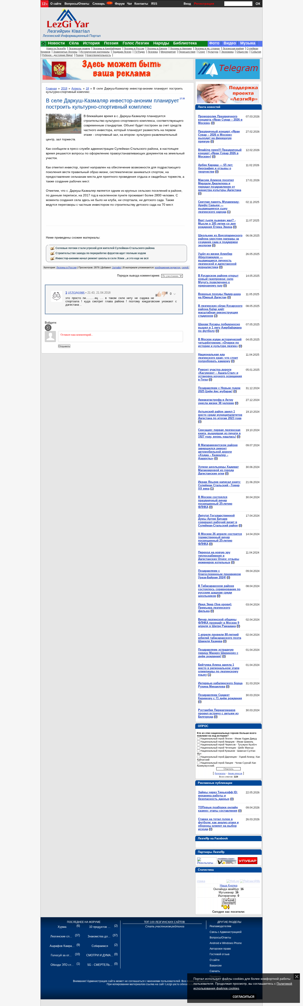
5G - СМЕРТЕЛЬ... (99, 964)
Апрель (76, 88)
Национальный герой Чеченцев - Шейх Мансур (227, 747)
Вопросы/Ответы (77, 3)
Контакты (141, 3)
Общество (242, 51)
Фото (214, 43)
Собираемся (100, 946)
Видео (230, 43)
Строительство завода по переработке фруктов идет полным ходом (100, 253)
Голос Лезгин (136, 43)
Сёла (74, 43)
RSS (154, 3)
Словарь (98, 3)
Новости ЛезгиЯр (56, 48)
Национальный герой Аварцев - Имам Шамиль (227, 741)
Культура (213, 51)
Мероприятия (168, 51)
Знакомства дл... (99, 936)
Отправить (64, 346)
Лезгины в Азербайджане (107, 48)
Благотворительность (99, 55)
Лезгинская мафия (233, 48)
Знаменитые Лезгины (65, 51)
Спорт (201, 51)
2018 (64, 88)
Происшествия (187, 51)
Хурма (62, 926)
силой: (185, 267)
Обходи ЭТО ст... (62, 964)
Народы (161, 43)
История (91, 43)
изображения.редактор (167, 267)
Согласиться (243, 996)
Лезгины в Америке (181, 48)
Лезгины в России (134, 48)
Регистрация (204, 3)
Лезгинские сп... (61, 936)
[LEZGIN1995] (56, 296)
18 (87, 88)
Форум (120, 3)
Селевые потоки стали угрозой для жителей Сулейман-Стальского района (105, 248)
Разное (80, 55)
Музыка (247, 43)
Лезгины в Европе (157, 48)
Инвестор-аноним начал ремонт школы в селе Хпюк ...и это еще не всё (102, 258)
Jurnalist (116, 267)
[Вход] (48, 327)
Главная (51, 88)
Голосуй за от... (61, 955)
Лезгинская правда (79, 48)
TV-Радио (139, 51)
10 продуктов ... (99, 926)
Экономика (227, 51)
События (256, 51)
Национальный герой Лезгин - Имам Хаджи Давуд (229, 738)
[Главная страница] (43, 45)
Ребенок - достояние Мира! (57, 55)
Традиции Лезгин (121, 51)
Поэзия (111, 43)
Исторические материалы (95, 51)
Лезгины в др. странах (207, 48)
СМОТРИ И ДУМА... (99, 955)
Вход (187, 3)
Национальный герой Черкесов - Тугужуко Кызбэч (229, 744)
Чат (129, 3)
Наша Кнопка (228, 885)
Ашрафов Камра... (62, 946)
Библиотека (185, 43)
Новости (56, 43)
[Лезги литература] (247, 863)
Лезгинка (153, 51)
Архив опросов (235, 773)
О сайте (55, 3)
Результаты (220, 773)
